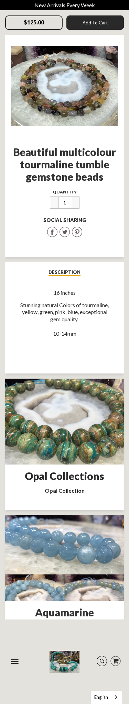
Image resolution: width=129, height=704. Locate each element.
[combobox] (106, 697)
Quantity (65, 191)
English (101, 697)
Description (64, 272)
